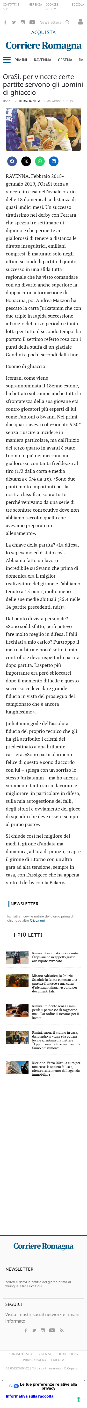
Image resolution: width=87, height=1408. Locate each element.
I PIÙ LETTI (28, 935)
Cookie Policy (67, 1354)
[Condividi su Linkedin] (54, 161)
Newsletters (50, 22)
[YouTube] (32, 22)
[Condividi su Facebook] (12, 161)
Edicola (57, 1360)
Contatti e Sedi (21, 1354)
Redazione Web (31, 101)
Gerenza (44, 1354)
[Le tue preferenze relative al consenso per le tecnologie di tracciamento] (78, 1399)
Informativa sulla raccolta (29, 1396)
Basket (8, 100)
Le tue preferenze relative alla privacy (48, 1386)
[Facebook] (5, 22)
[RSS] (61, 1330)
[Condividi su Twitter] (26, 161)
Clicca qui (37, 920)
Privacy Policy (34, 1360)
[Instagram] (22, 22)
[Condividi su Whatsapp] (40, 161)
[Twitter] (14, 22)
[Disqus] (43, 1161)
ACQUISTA (43, 33)
